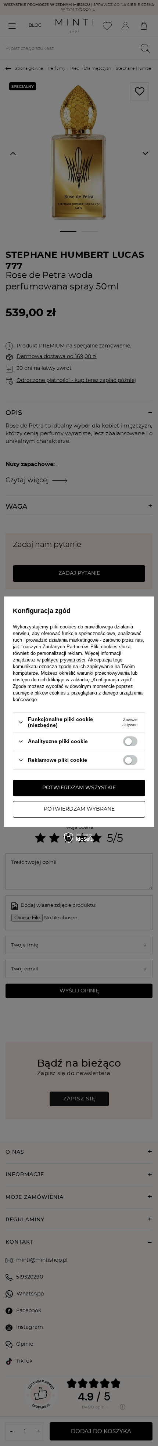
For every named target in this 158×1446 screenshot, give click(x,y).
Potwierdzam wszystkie (79, 787)
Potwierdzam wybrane (79, 809)
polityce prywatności (63, 660)
